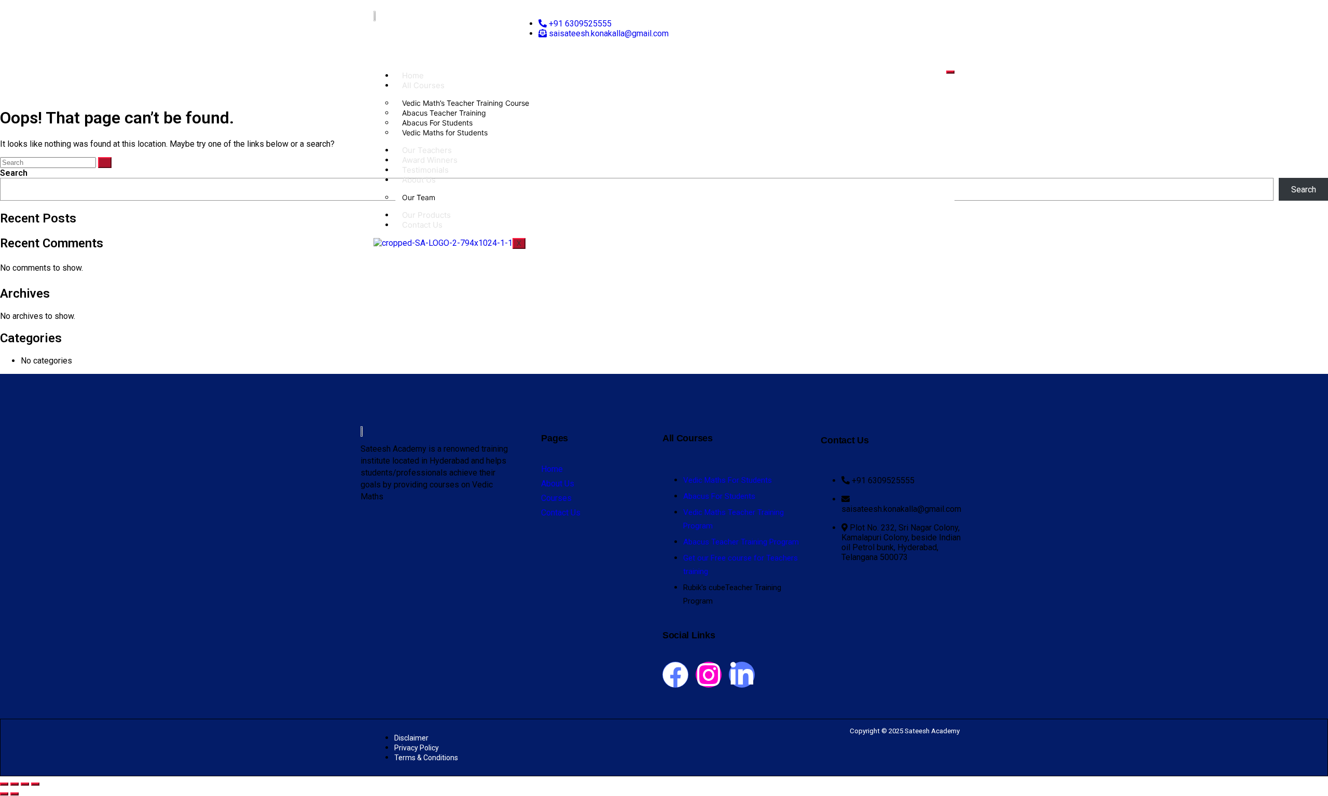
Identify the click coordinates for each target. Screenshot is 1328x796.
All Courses (423, 85)
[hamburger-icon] (950, 72)
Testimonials (425, 170)
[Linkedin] (742, 675)
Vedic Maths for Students (445, 132)
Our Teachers (427, 150)
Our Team (418, 197)
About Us (419, 180)
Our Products (426, 215)
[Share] (25, 784)
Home (413, 75)
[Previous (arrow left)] (4, 793)
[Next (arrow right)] (14, 793)
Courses (556, 498)
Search (13, 173)
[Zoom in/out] (4, 784)
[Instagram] (709, 675)
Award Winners (430, 160)
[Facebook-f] (675, 675)
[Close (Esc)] (35, 784)
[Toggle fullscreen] (14, 784)
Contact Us (422, 225)
